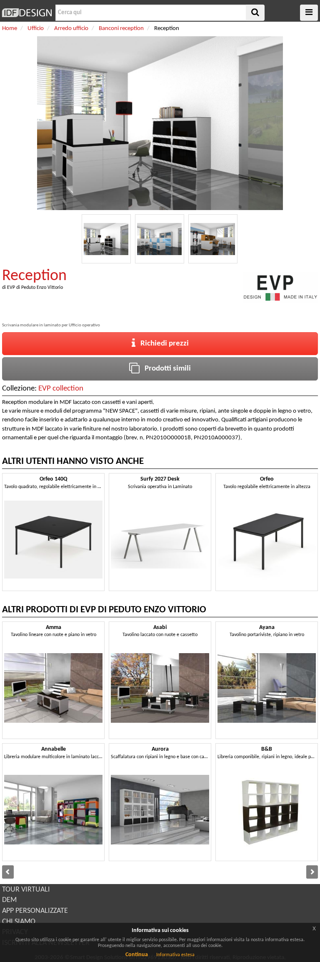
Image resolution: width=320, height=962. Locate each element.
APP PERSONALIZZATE (35, 911)
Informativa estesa (175, 954)
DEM (9, 900)
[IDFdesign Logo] (26, 13)
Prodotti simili (165, 369)
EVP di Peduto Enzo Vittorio (35, 287)
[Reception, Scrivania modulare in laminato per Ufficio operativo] (106, 238)
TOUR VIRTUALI (26, 890)
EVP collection (60, 389)
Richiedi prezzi (162, 344)
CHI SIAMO (18, 922)
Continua (136, 955)
